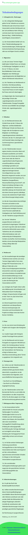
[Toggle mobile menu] (25, 2)
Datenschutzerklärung (19, 527)
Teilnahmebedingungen (14, 532)
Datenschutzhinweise (13, 530)
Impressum (10, 527)
